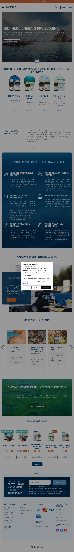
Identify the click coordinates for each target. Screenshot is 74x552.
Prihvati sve (46, 287)
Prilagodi (27, 287)
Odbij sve (36, 287)
